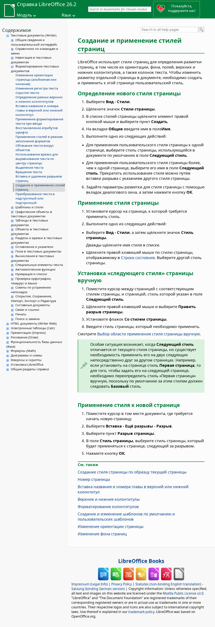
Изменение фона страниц (102, 533)
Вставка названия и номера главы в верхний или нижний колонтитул (39, 110)
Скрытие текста (27, 93)
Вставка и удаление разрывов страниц (39, 178)
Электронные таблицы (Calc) (33, 328)
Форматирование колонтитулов (108, 506)
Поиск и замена (27, 319)
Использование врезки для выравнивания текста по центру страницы (37, 158)
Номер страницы (94, 479)
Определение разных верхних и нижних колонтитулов (39, 99)
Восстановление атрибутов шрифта (37, 130)
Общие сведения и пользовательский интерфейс (34, 42)
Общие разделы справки (30, 369)
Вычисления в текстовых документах (32, 258)
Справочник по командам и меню (34, 51)
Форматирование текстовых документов (35, 68)
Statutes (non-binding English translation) (168, 584)
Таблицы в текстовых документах (29, 222)
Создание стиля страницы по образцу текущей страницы (132, 471)
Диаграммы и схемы (26, 355)
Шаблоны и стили (29, 207)
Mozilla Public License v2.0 (183, 593)
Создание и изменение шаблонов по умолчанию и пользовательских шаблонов (126, 516)
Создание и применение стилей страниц (40, 187)
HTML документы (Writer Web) (34, 323)
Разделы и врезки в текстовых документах (36, 240)
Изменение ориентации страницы (110, 526)
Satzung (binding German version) (98, 588)
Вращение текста (29, 172)
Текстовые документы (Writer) (33, 35)
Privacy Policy (121, 584)
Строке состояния (138, 257)
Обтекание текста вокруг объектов (35, 147)
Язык (66, 15)
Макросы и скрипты (26, 360)
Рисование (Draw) (24, 337)
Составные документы (32, 305)
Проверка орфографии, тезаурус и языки (31, 280)
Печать (20, 314)
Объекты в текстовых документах (30, 231)
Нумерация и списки (31, 274)
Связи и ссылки (27, 309)
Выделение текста (29, 167)
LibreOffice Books (141, 560)
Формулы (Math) (23, 350)
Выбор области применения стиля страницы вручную (148, 333)
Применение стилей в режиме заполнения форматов (39, 139)
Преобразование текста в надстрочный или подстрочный (35, 198)
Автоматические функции (35, 269)
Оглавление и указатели (34, 247)
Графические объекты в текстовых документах (31, 214)
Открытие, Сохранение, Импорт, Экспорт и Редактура (33, 298)
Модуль (24, 15)
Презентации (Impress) (28, 332)
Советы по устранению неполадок (31, 289)
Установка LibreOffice (27, 364)
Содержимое (16, 30)
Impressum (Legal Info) (89, 584)
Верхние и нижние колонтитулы (109, 499)
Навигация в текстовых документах (31, 59)
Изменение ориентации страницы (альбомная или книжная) (36, 79)
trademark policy (141, 611)
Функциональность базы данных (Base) (34, 344)
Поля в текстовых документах (38, 251)
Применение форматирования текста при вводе (39, 121)
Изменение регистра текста (37, 88)
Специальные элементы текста (39, 265)
